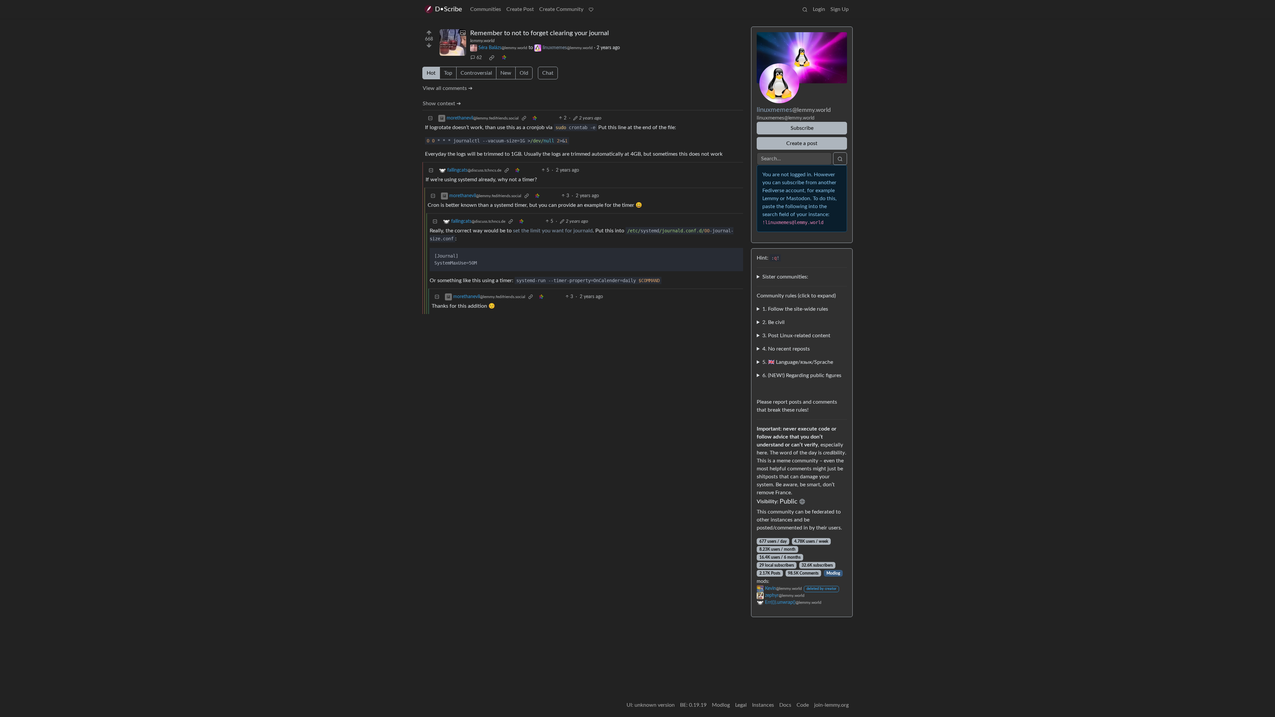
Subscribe (802, 128)
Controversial (476, 73)
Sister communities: (785, 276)
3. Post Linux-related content (796, 335)
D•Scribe (448, 9)
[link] (492, 57)
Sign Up (839, 9)
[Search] (805, 9)
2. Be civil (773, 322)
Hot (431, 73)
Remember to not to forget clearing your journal (539, 33)
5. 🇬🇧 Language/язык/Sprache (797, 362)
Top (448, 73)
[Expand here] (453, 42)
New (505, 73)
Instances (763, 705)
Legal (741, 705)
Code (803, 705)
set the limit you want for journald (553, 230)
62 (479, 57)
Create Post (520, 9)
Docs (785, 705)
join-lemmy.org (831, 705)
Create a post (801, 143)
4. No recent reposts (786, 349)
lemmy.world (482, 41)
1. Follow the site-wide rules (795, 309)
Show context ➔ (442, 103)
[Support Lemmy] (591, 9)
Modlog (833, 573)
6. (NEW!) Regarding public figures (801, 375)
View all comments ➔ (447, 88)
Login (819, 9)
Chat (547, 73)
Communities (485, 9)
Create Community (561, 9)
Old (524, 73)
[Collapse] (430, 118)
